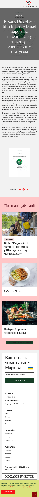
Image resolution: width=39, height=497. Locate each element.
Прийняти (8, 492)
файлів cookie (27, 487)
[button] (4, 4)
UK (35, 494)
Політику (12, 487)
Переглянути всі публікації (19, 342)
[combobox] (34, 494)
